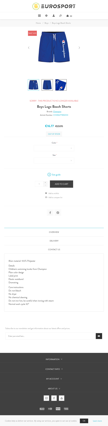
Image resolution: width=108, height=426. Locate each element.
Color (54, 142)
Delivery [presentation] (54, 240)
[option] (33, 79)
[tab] (54, 232)
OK (84, 421)
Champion (57, 111)
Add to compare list (55, 197)
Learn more (97, 420)
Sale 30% (32, 33)
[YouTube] (61, 398)
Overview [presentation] (54, 232)
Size (54, 155)
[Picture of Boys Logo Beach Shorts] (33, 79)
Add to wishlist (54, 193)
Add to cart (61, 184)
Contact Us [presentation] (54, 249)
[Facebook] (54, 398)
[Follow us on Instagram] (46, 398)
